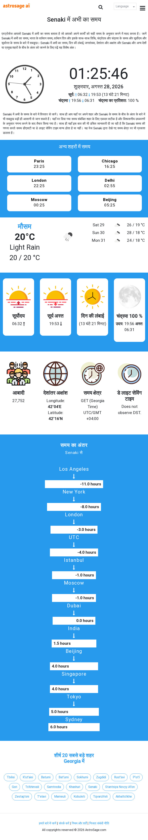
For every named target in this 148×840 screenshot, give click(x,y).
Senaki (92, 787)
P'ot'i (136, 777)
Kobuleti (79, 796)
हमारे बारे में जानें (47, 823)
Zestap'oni (22, 796)
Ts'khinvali (32, 787)
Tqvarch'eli (100, 796)
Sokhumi (82, 777)
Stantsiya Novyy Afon (120, 787)
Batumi (45, 777)
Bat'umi (64, 777)
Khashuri (74, 787)
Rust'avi (119, 777)
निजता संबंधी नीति (99, 823)
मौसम (24, 226)
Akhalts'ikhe (124, 796)
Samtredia (54, 787)
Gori (14, 787)
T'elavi (41, 796)
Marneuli (60, 796)
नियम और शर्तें (79, 823)
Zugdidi (101, 777)
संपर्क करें (64, 823)
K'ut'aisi (28, 777)
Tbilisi (11, 777)
